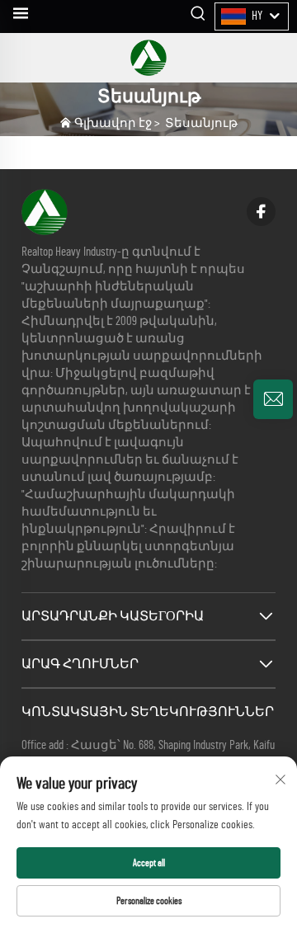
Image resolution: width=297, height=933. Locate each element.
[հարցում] (273, 399)
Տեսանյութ (201, 123)
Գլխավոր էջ (113, 123)
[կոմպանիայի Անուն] (148, 58)
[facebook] (261, 211)
